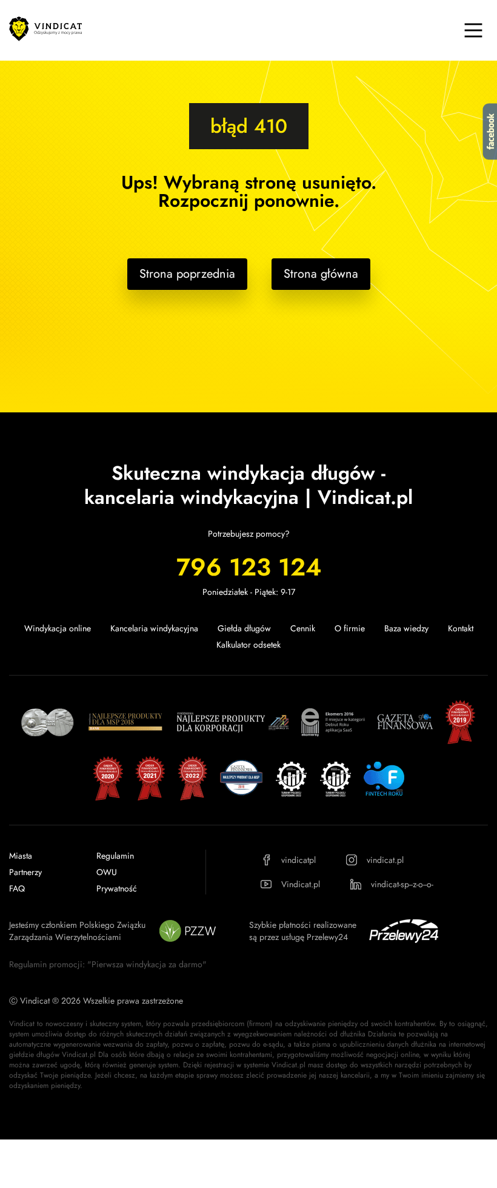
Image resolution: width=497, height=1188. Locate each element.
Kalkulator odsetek (248, 645)
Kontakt (460, 628)
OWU (106, 872)
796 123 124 (248, 567)
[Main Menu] (473, 30)
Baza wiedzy (406, 628)
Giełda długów (244, 628)
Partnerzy (25, 872)
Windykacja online (57, 628)
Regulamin (115, 856)
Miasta (20, 856)
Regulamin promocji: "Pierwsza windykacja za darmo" (108, 964)
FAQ (17, 888)
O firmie (350, 628)
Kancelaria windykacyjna (154, 628)
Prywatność (116, 888)
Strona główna (321, 274)
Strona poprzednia (187, 274)
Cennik (302, 628)
